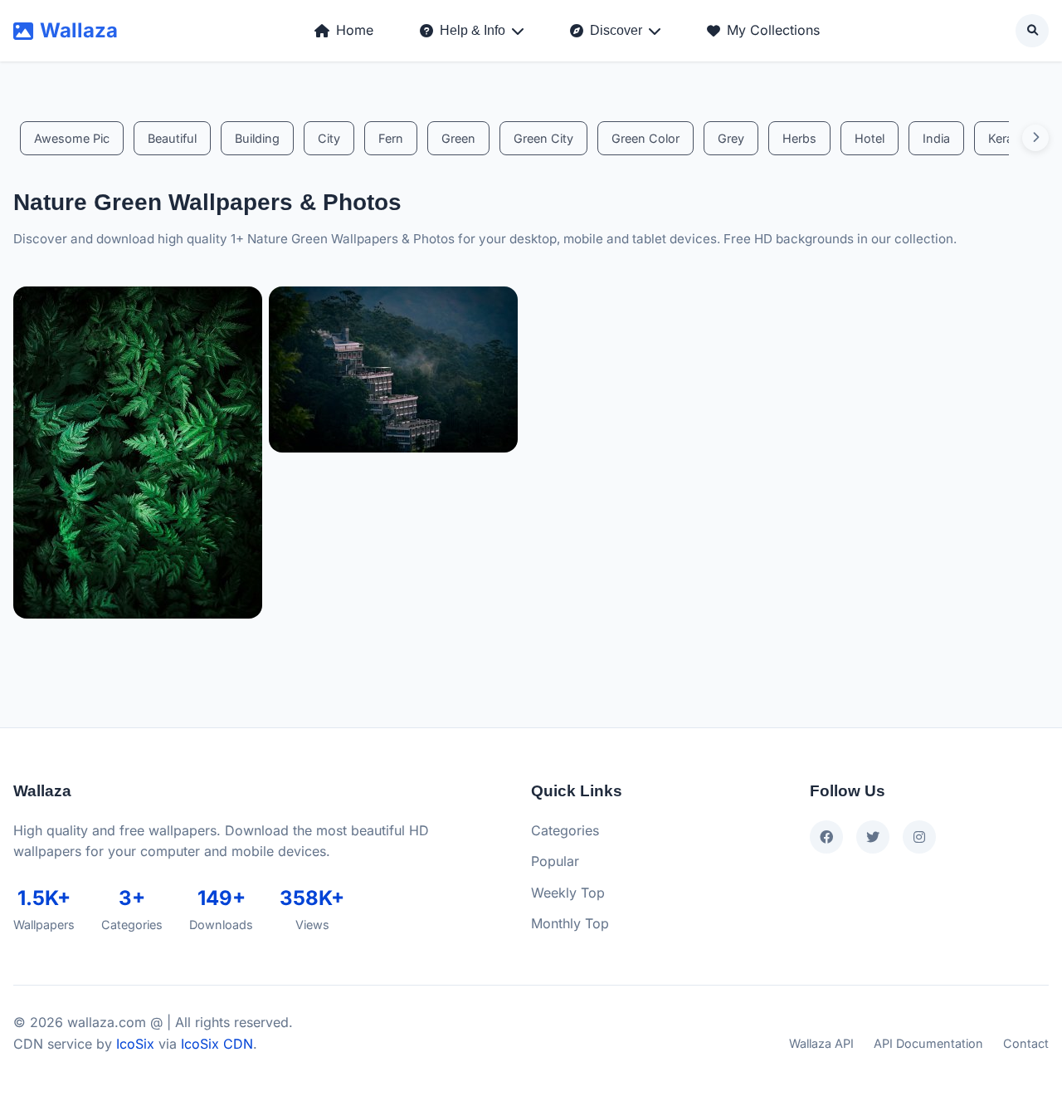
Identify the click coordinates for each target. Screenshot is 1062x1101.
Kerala (1005, 138)
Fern (390, 138)
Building (257, 138)
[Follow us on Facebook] (826, 837)
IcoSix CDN (217, 1043)
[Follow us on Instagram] (919, 837)
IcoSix (135, 1043)
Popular (555, 861)
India (936, 138)
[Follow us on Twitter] (872, 837)
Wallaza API (821, 1043)
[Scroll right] (1035, 138)
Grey (731, 138)
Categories (565, 830)
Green (458, 138)
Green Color (645, 138)
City (329, 138)
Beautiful (172, 138)
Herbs (799, 138)
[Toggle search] (1032, 30)
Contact (1026, 1043)
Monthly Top (570, 923)
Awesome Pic (72, 138)
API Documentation (928, 1043)
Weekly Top (568, 892)
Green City (543, 138)
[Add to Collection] (241, 606)
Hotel (869, 138)
